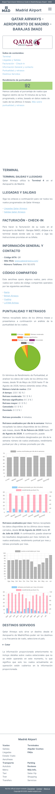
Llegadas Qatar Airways (15, 208)
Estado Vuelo (9, 755)
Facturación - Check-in (14, 63)
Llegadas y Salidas (12, 60)
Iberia (6, 292)
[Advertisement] (27, 137)
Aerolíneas (8, 759)
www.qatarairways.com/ (26, 261)
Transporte (8, 763)
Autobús (7, 766)
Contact (39, 789)
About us (47, 789)
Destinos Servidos (11, 74)
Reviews (32, 766)
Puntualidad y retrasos (13, 70)
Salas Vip (32, 773)
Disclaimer (31, 789)
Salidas (6, 749)
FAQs (30, 752)
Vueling (7, 299)
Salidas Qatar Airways (14, 212)
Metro (5, 769)
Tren (5, 776)
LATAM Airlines (11, 303)
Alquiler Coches (35, 749)
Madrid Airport (28, 10)
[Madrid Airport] (6, 9)
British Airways (11, 295)
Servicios (32, 780)
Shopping (32, 776)
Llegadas (7, 752)
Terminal (7, 56)
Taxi (5, 773)
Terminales (33, 745)
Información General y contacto (18, 67)
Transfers (7, 780)
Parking (31, 763)
